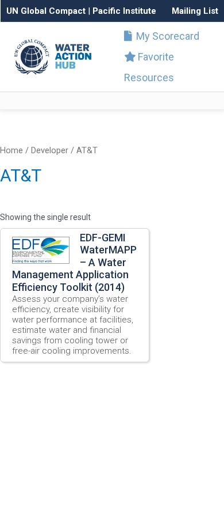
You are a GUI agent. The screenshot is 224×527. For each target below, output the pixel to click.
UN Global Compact (46, 11)
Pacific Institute (124, 11)
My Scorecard (166, 36)
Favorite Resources (149, 67)
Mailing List (195, 11)
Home (11, 150)
